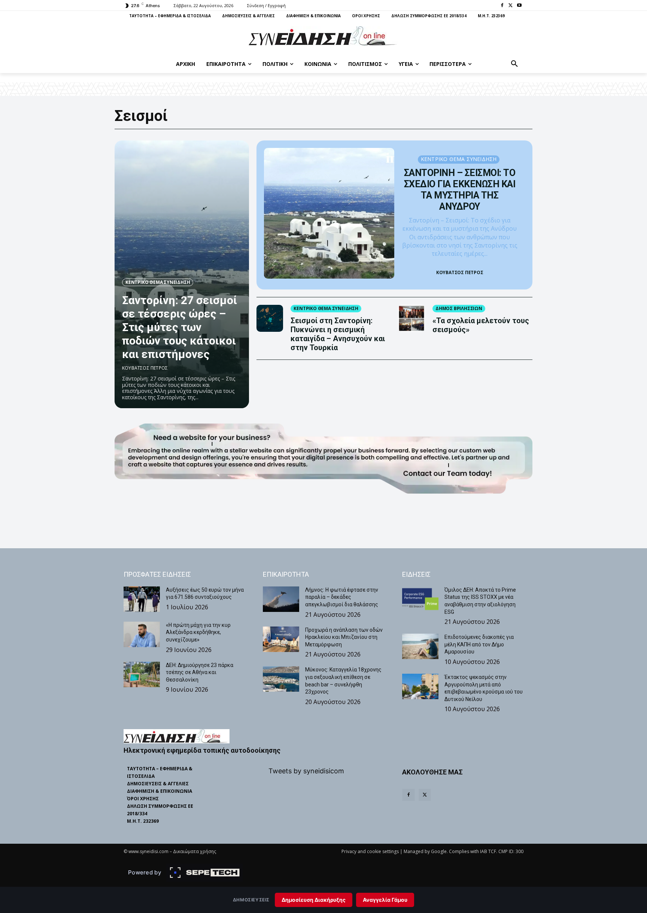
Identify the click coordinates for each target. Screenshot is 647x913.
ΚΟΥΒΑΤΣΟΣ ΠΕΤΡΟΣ (145, 368)
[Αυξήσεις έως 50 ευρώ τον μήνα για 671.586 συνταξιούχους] (142, 599)
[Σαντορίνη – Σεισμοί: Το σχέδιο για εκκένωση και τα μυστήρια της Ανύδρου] (329, 213)
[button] (514, 64)
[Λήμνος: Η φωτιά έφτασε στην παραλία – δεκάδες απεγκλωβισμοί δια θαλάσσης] (281, 599)
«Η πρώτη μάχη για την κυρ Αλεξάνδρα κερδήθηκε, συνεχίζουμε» (198, 632)
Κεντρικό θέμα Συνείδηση (157, 282)
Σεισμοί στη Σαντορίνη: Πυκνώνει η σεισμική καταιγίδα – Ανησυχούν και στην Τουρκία (338, 334)
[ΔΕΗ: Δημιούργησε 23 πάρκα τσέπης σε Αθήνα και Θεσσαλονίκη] (142, 674)
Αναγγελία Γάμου (385, 900)
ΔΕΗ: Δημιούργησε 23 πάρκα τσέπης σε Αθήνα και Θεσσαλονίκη (199, 672)
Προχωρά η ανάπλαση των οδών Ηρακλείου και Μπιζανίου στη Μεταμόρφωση (344, 637)
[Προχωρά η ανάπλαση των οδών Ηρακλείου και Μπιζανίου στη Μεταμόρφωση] (281, 639)
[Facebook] (502, 5)
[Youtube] (519, 5)
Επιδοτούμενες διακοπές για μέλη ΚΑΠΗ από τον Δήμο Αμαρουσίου (479, 644)
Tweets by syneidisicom (306, 771)
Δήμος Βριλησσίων (458, 308)
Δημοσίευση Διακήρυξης (314, 900)
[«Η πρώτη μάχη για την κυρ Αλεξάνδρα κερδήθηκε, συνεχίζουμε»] (142, 634)
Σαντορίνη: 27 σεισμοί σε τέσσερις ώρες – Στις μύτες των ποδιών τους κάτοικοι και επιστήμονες (179, 327)
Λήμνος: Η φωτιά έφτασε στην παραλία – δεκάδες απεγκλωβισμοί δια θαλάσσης (341, 597)
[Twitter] (510, 5)
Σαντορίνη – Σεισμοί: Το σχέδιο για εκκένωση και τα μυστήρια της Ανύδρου (460, 189)
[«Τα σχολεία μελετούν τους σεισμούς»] (411, 318)
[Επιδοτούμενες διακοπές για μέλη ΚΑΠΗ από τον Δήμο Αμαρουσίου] (420, 646)
